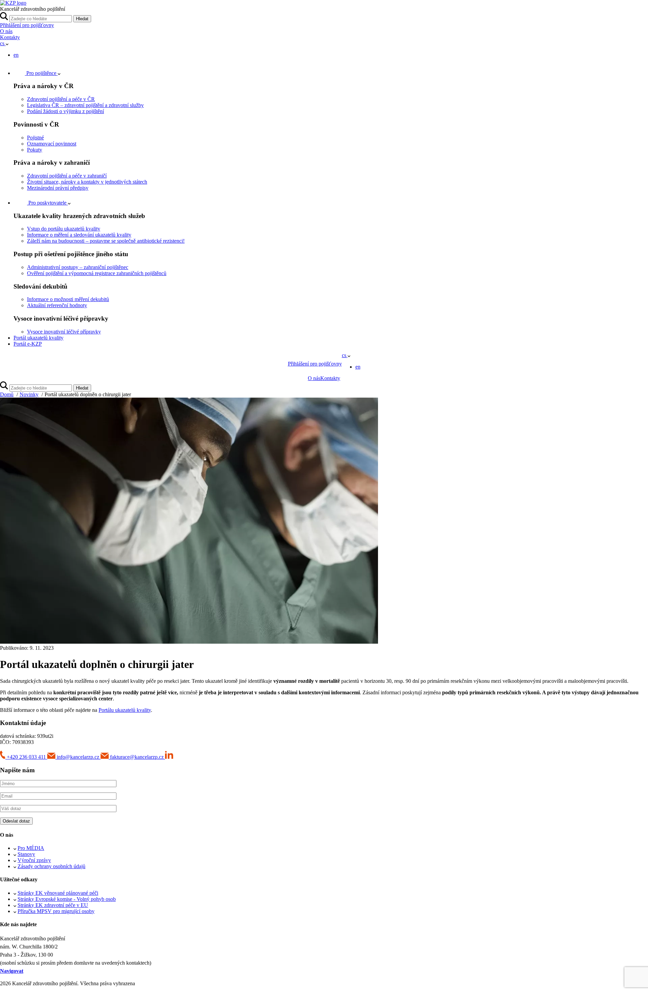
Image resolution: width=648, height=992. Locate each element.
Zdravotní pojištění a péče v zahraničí (67, 176)
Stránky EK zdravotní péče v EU (53, 905)
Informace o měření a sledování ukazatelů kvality (79, 235)
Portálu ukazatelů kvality (125, 710)
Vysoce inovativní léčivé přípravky (64, 331)
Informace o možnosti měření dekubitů (68, 299)
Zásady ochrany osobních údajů (51, 866)
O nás (6, 31)
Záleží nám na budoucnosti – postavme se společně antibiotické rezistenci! (106, 241)
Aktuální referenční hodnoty (57, 305)
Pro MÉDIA (31, 848)
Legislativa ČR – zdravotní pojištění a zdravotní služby (85, 105)
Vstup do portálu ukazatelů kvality (63, 229)
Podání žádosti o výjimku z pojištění (65, 111)
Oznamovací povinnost (51, 143)
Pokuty (34, 150)
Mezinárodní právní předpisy (57, 188)
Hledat (82, 18)
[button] (4, 43)
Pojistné (35, 137)
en (16, 55)
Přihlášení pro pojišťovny (27, 25)
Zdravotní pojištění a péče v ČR (61, 99)
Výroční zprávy (34, 860)
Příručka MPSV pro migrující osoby (56, 911)
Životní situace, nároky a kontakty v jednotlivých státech (87, 182)
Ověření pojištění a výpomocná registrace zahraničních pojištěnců (96, 273)
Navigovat (11, 971)
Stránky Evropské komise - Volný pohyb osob (67, 899)
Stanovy (26, 854)
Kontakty (10, 37)
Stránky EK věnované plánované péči (58, 893)
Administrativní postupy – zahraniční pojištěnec (77, 267)
